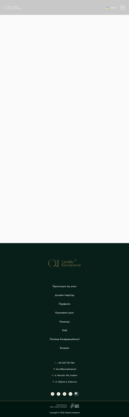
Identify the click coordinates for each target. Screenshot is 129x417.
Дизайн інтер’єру (64, 295)
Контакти (64, 348)
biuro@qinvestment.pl (66, 369)
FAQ (64, 330)
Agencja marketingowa (61, 407)
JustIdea (52, 407)
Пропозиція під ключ (64, 286)
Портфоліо (64, 304)
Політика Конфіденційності (64, 339)
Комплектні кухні (64, 312)
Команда (65, 321)
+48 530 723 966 (65, 362)
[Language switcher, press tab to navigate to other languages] (109, 7)
